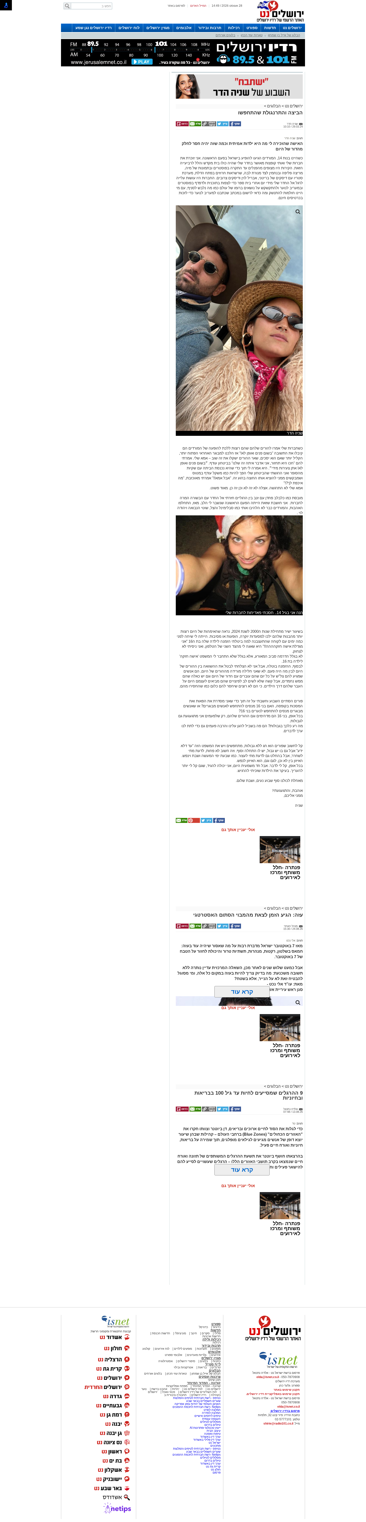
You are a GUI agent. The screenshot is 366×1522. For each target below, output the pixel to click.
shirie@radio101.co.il (278, 1423)
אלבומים (183, 28)
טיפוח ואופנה (212, 1433)
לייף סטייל (213, 1364)
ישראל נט (214, 1442)
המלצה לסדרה (211, 1413)
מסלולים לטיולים (210, 1422)
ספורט (251, 28)
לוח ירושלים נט (193, 1389)
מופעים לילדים (183, 1348)
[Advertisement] (114, 143)
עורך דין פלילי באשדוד (207, 1439)
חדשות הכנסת (161, 1333)
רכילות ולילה (211, 1339)
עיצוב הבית (214, 1430)
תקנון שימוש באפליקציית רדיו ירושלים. (273, 1394)
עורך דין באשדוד (210, 1436)
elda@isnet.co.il (267, 1377)
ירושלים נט (292, 28)
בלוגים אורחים (225, 35)
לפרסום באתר (176, 5)
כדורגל (217, 1327)
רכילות (234, 28)
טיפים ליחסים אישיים (207, 1416)
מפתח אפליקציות (176, 1386)
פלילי (217, 1333)
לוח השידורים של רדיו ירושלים (198, 1392)
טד (293, 1123)
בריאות (202, 1367)
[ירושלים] (279, 22)
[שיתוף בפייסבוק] (235, 125)
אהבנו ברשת (159, 1389)
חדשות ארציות (211, 1336)
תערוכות (202, 1348)
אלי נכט (290, 940)
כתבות (217, 1361)
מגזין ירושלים (158, 28)
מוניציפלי (180, 1333)
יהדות (175, 1389)
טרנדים (216, 1367)
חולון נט (215, 1469)
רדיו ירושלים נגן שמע (93, 28)
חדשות (270, 28)
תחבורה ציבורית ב (175, 1395)
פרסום (216, 1472)
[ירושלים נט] (271, 1341)
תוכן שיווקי (214, 1380)
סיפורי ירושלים (186, 1361)
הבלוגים (274, 106)
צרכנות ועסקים (210, 1377)
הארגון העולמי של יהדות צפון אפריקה (198, 1404)
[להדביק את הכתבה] (193, 822)
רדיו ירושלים (198, 1395)
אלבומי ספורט (173, 1355)
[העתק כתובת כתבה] (208, 125)
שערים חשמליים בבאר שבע (203, 1401)
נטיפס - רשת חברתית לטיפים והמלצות (197, 1398)
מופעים (216, 1348)
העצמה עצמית (211, 1419)
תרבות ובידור (209, 28)
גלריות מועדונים (196, 1355)
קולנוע (146, 1348)
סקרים (206, 1333)
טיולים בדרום (212, 1425)
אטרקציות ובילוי (183, 1367)
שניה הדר (289, 138)
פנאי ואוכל (168, 1392)
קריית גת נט (213, 1466)
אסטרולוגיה (165, 1361)
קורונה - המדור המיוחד (204, 1383)
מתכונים (215, 1445)
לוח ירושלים (129, 28)
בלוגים (204, 1361)
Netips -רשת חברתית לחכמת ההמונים (197, 1407)
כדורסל (203, 1327)
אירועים (216, 1355)
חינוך (194, 1333)
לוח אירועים (162, 1348)
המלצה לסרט (212, 1410)
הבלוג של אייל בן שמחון (284, 35)
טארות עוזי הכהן (251, 35)
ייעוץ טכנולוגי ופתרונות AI (205, 1428)
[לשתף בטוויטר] (222, 125)
